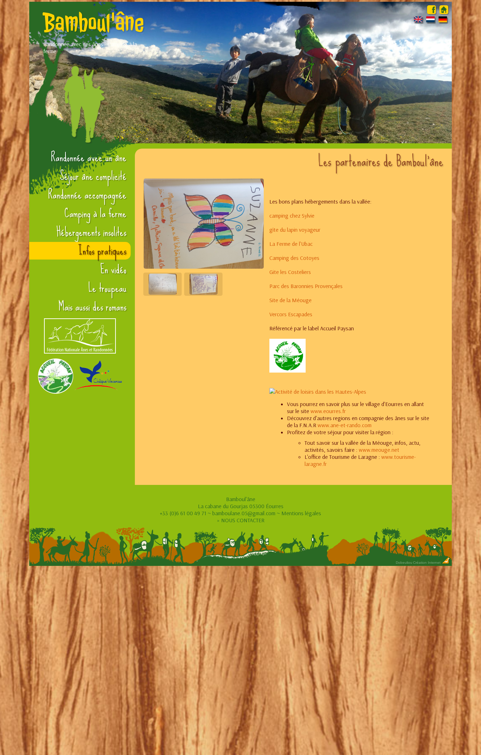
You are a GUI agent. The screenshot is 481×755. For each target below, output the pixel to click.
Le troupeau (107, 288)
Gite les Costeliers (290, 271)
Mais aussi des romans (92, 307)
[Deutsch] (443, 21)
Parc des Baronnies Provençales (306, 285)
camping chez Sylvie (291, 215)
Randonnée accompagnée (87, 195)
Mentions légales (301, 513)
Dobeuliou (404, 562)
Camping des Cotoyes (294, 257)
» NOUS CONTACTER (240, 520)
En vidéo (113, 269)
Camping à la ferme (95, 213)
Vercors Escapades (290, 314)
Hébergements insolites (91, 232)
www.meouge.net (379, 449)
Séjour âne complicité (93, 176)
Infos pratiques (102, 251)
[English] (418, 21)
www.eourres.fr (328, 410)
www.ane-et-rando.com (344, 425)
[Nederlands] (430, 21)
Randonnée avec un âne (88, 157)
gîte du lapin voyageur (294, 229)
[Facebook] (431, 11)
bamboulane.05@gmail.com (243, 513)
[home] (443, 11)
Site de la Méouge (290, 300)
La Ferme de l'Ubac (291, 243)
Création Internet (427, 562)
